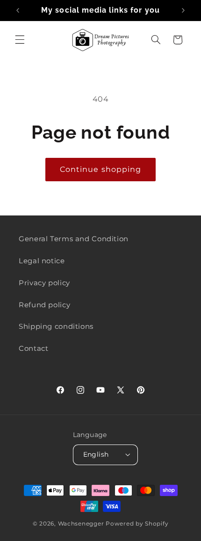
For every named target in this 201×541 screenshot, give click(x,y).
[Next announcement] (183, 10)
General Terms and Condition (74, 239)
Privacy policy (44, 283)
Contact (33, 348)
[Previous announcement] (17, 10)
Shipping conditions (56, 326)
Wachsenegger (82, 523)
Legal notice (42, 261)
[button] (19, 40)
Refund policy (44, 305)
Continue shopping (100, 169)
